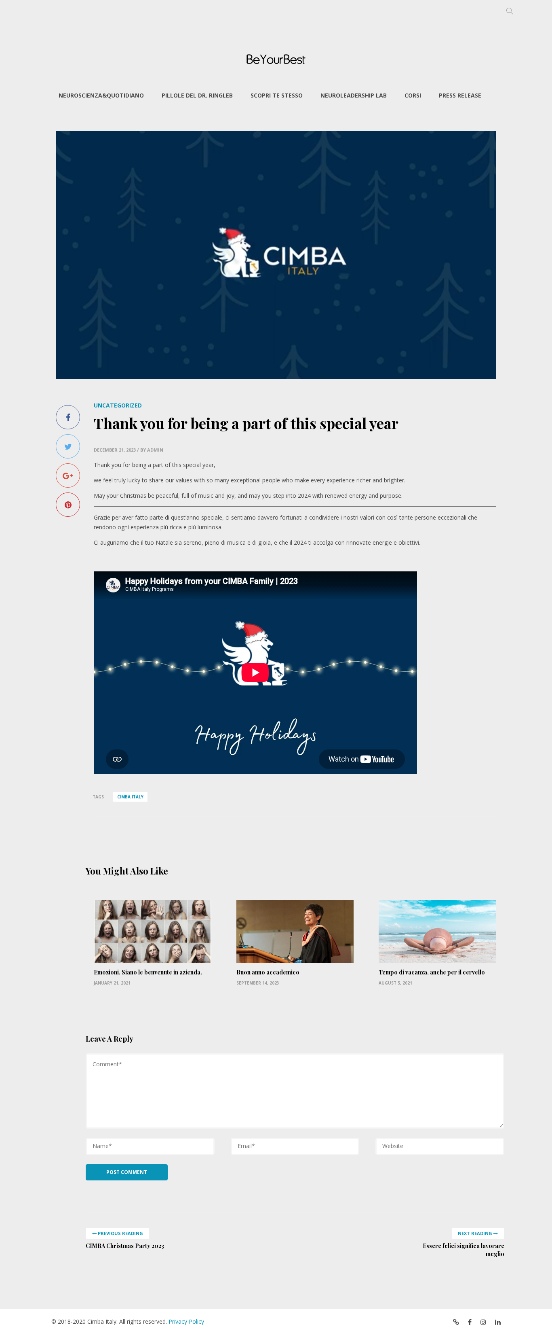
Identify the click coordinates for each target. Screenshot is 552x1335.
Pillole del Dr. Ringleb (197, 95)
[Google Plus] (68, 475)
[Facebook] (68, 417)
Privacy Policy (186, 1321)
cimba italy (130, 797)
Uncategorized (118, 405)
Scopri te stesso (277, 95)
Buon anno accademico (267, 972)
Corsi (413, 95)
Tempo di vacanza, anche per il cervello (432, 972)
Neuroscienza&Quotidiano (101, 95)
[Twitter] (68, 446)
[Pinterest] (68, 504)
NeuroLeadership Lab (353, 95)
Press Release (460, 95)
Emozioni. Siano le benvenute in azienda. (148, 972)
